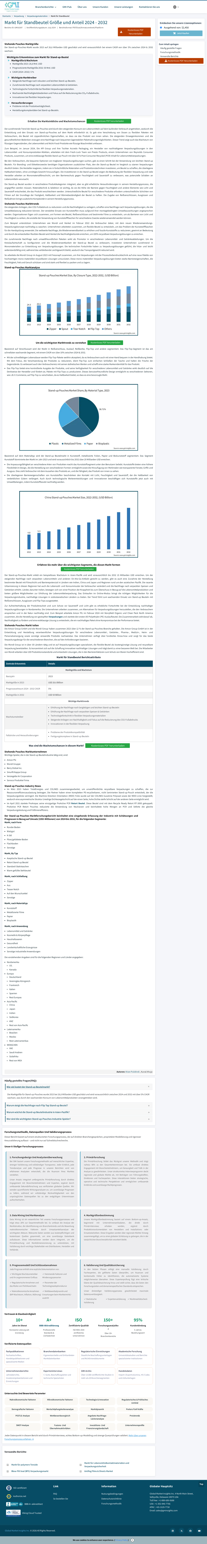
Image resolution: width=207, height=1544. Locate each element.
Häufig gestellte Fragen (171, 48)
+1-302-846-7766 (162, 1503)
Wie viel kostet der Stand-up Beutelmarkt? (28, 1086)
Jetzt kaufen (183, 33)
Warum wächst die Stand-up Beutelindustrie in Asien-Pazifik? (38, 1112)
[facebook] (190, 1530)
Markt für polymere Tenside (24, 1464)
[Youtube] (199, 1530)
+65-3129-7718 (163, 1507)
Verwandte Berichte (169, 56)
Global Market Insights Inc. (17, 1530)
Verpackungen (56, 616)
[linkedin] (172, 1530)
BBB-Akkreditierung (49, 1325)
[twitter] (181, 1530)
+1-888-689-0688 (166, 1500)
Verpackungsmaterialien (37, 16)
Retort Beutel (78, 803)
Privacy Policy (121, 1540)
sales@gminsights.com (167, 1510)
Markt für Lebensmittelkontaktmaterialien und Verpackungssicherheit (106, 1465)
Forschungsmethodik (170, 52)
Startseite (6, 16)
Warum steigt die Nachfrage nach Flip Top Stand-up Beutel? (37, 1105)
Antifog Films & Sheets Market (98, 1471)
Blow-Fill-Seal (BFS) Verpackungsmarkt (29, 1471)
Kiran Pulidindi (133, 1071)
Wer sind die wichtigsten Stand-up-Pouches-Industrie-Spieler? (39, 1118)
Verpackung (19, 16)
